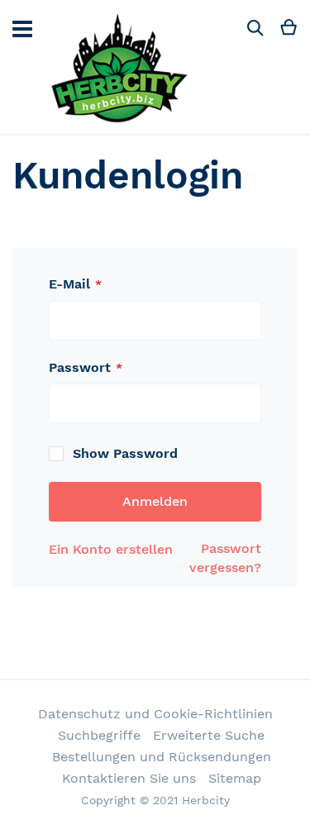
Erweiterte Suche (209, 735)
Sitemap (234, 778)
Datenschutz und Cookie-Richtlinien (155, 714)
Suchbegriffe (99, 735)
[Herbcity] (120, 67)
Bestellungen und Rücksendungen (161, 757)
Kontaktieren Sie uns (129, 778)
